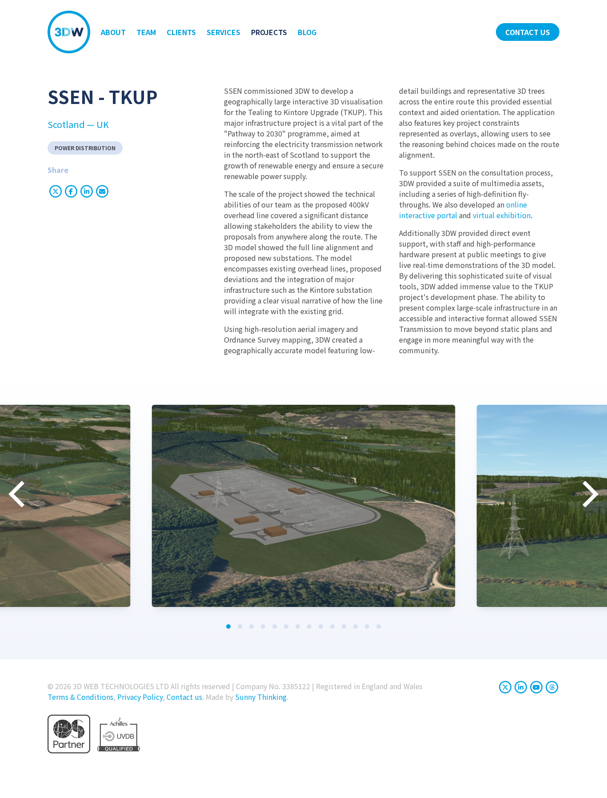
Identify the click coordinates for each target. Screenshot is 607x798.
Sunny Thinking (261, 696)
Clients (181, 32)
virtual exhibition (502, 215)
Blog (307, 32)
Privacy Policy (140, 696)
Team (146, 32)
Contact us (527, 32)
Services (223, 32)
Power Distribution (85, 148)
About (113, 32)
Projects (269, 32)
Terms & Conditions (80, 696)
